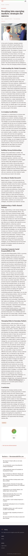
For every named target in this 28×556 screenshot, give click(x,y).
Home (2, 538)
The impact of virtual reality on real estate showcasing (12, 461)
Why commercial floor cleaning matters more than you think (13, 480)
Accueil (2, 4)
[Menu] (25, 1)
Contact (3, 547)
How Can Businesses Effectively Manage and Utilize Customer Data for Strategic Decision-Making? (13, 475)
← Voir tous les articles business (9, 445)
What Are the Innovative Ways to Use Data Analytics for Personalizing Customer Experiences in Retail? (12, 495)
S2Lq (5, 529)
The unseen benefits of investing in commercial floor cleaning (13, 517)
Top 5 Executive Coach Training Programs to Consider (13, 500)
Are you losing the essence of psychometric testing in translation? (12, 465)
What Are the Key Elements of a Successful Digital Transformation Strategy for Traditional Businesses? (13, 485)
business (7, 4)
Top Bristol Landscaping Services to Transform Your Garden (13, 504)
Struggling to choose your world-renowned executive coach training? (12, 509)
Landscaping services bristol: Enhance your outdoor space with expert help (13, 490)
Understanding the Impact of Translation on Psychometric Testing (13, 470)
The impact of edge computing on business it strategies (13, 513)
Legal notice (4, 545)
